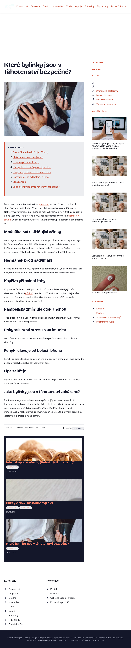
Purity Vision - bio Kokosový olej (29, 503)
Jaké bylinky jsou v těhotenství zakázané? (36, 186)
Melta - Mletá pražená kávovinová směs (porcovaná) (108, 183)
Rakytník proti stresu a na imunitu (32, 172)
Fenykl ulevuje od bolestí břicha (31, 176)
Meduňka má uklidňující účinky (30, 152)
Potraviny (89, 6)
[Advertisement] (65, 32)
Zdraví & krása (118, 6)
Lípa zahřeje (19, 181)
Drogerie (35, 6)
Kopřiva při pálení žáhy (26, 162)
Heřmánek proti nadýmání (28, 157)
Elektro (46, 6)
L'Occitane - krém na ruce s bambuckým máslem (104, 220)
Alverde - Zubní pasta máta (104, 292)
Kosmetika (58, 6)
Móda (69, 6)
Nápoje (78, 6)
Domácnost (22, 6)
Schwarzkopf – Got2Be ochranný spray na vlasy (107, 257)
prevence (44, 204)
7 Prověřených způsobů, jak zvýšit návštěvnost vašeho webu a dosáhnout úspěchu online (108, 146)
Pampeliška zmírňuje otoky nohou (32, 167)
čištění (28, 293)
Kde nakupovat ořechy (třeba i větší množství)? (40, 462)
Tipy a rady (102, 6)
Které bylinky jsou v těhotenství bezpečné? (37, 543)
